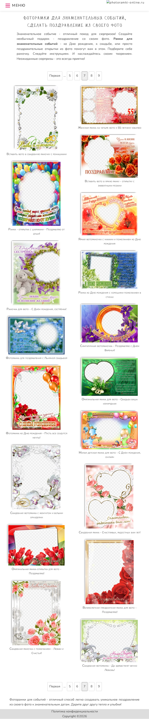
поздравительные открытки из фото (44, 49)
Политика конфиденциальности (74, 711)
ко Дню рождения (78, 44)
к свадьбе (104, 44)
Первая (54, 76)
